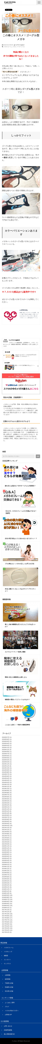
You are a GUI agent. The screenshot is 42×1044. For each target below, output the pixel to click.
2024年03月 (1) (7, 780)
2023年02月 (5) (7, 805)
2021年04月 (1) (7, 842)
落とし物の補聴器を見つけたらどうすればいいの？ (20, 625)
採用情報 (7, 979)
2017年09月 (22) (7, 916)
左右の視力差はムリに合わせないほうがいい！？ (21, 538)
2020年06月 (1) (7, 854)
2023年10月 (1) (7, 788)
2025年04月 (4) (7, 760)
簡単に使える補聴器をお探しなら (16, 677)
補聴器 (6, 955)
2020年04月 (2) (7, 858)
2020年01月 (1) (7, 864)
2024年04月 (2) (7, 778)
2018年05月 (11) (7, 903)
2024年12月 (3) (7, 764)
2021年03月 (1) (7, 844)
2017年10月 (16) (7, 914)
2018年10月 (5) (7, 893)
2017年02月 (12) (7, 930)
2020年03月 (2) (7, 860)
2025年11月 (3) (6, 749)
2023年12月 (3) (7, 784)
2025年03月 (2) (7, 762)
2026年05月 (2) (7, 741)
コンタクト (7, 959)
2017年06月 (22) (7, 922)
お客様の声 (8, 1014)
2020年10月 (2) (7, 850)
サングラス (7, 963)
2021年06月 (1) (7, 838)
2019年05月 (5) (7, 879)
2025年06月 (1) (7, 755)
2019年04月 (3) (7, 881)
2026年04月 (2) (7, 743)
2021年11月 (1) (6, 829)
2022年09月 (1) (7, 815)
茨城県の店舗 (9, 987)
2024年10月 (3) (7, 768)
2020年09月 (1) (7, 852)
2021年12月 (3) (7, 827)
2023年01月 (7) (7, 807)
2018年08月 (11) (7, 897)
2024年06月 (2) (7, 776)
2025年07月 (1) (7, 753)
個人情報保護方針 (9, 1034)
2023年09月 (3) (7, 790)
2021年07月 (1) (7, 836)
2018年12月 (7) (7, 889)
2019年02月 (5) (7, 885)
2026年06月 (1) (7, 739)
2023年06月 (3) (7, 797)
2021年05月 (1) (7, 840)
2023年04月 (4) (7, 801)
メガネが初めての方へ (12, 1010)
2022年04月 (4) (7, 823)
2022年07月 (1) (7, 817)
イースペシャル (20, 46)
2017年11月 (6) (6, 911)
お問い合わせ (8, 1026)
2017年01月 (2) (7, 932)
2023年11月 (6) (6, 786)
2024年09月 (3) (7, 770)
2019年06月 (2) (7, 877)
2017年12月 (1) (7, 909)
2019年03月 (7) (7, 883)
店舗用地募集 (8, 1030)
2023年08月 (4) (7, 792)
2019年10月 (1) (7, 870)
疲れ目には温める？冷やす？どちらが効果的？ (20, 486)
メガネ (14, 46)
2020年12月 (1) (7, 846)
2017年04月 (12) (7, 926)
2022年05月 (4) (7, 821)
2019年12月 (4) (7, 866)
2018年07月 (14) (7, 899)
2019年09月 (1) (7, 872)
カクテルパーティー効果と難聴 (15, 652)
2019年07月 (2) (7, 875)
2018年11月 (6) (6, 891)
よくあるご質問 (9, 1002)
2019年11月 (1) (6, 868)
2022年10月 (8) (7, 813)
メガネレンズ (8, 951)
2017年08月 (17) (7, 918)
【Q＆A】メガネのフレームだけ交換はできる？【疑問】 (20, 512)
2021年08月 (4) (7, 833)
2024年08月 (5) (7, 772)
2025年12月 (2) (7, 747)
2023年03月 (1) (7, 803)
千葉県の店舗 (9, 983)
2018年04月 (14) (7, 905)
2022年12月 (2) (7, 809)
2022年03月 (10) (7, 825)
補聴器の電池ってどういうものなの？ (17, 699)
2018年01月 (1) (7, 907)
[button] (39, 2)
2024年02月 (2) (7, 782)
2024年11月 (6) (6, 766)
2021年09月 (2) (7, 831)
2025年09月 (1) (7, 751)
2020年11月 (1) (6, 848)
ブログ (7, 1006)
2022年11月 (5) (6, 811)
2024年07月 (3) (7, 774)
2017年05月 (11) (7, 924)
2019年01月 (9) (7, 887)
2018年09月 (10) (7, 895)
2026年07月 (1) (7, 737)
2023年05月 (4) (7, 799)
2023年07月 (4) (7, 794)
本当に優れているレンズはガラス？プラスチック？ (20, 590)
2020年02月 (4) (7, 862)
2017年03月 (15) (7, 928)
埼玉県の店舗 (9, 991)
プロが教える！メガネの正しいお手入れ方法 (19, 563)
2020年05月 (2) (7, 856)
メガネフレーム (8, 46)
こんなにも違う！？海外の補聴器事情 (17, 725)
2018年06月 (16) (7, 901)
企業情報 (7, 975)
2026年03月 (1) (7, 745)
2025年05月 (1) (7, 758)
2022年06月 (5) (7, 819)
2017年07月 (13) (7, 920)
